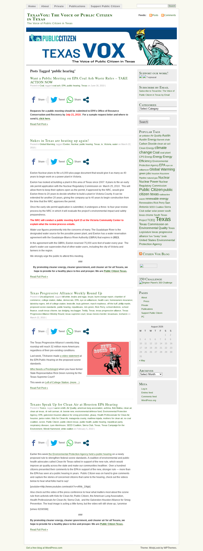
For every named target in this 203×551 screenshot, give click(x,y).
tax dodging (63, 310)
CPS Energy (145, 156)
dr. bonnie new (67, 411)
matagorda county (77, 418)
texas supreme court (75, 314)
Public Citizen (52, 422)
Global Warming (47, 144)
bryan (90, 297)
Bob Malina (117, 408)
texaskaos (113, 314)
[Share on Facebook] (37, 99)
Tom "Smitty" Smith (157, 236)
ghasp (93, 415)
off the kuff (112, 303)
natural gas (152, 178)
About (45, 6)
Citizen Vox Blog (156, 254)
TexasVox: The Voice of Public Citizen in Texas (69, 17)
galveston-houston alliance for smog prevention (66, 415)
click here (44, 118)
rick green (89, 307)
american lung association (90, 408)
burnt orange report (104, 297)
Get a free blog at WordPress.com (44, 547)
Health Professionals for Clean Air (113, 415)
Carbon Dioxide (148, 143)
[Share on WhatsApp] (73, 99)
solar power (158, 211)
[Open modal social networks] (85, 99)
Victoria (107, 144)
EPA (64, 85)
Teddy (85, 310)
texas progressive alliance (108, 310)
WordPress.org (148, 400)
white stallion (67, 429)
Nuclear (74, 144)
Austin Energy (148, 139)
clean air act (163, 143)
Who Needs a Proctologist (44, 369)
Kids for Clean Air (60, 418)
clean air (128, 408)
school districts (113, 307)
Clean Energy (146, 148)
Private (59, 6)
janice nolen (44, 418)
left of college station (56, 303)
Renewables (146, 202)
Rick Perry (100, 307)
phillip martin (124, 303)
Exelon (66, 144)
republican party (115, 422)
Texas (84, 85)
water (115, 144)
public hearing (73, 85)
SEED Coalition (74, 425)
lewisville (71, 303)
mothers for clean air (113, 418)
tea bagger (76, 310)
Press (146, 301)
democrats (68, 300)
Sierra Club (87, 425)
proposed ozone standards (43, 307)
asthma (107, 408)
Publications (77, 6)
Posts (155, 15)
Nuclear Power (148, 181)
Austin (166, 135)
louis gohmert (82, 303)
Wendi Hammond (51, 429)
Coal (42, 85)
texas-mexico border (96, 314)
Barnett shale (163, 139)
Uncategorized (47, 297)
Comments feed (149, 396)
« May (142, 360)
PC (142, 317)
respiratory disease (39, 425)
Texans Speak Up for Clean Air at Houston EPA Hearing (74, 404)
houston (34, 418)
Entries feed (147, 392)
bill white (66, 297)
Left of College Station (57, 382)
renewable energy (157, 198)
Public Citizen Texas (115, 271)
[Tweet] (58, 99)
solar (148, 210)
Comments (170, 15)
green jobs (145, 173)
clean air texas (37, 411)
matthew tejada (94, 418)
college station (48, 300)
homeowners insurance (121, 300)
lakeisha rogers (37, 303)
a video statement (69, 356)
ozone (42, 422)
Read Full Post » (39, 124)
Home (32, 6)
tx (102, 144)
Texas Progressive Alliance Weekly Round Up (66, 293)
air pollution (144, 135)
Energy (157, 156)
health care (103, 300)
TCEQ (151, 220)
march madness (98, 303)
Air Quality (71, 408)
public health (86, 422)
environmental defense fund (88, 411)
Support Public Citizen (105, 6)
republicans (77, 307)
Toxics (43, 408)
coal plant (165, 152)
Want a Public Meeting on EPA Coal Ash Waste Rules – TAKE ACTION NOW (79, 80)
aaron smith (60, 408)
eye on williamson (88, 300)
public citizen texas (69, 422)
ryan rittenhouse (58, 425)
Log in (144, 389)
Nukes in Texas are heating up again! (59, 140)
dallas (59, 300)
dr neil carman (52, 411)
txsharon (123, 314)
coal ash (56, 85)
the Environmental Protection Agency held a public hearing (80, 454)
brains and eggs (79, 297)
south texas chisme (47, 310)
